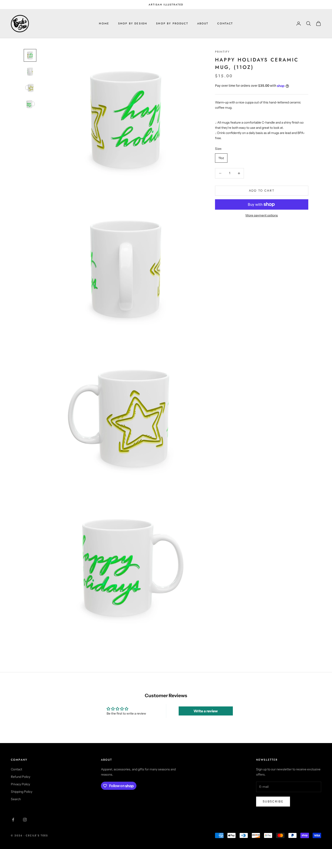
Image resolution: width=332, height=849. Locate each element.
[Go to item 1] (30, 55)
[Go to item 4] (30, 104)
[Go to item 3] (30, 88)
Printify (222, 52)
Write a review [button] (206, 711)
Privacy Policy (20, 784)
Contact (225, 23)
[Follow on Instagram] (25, 819)
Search (16, 799)
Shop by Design (132, 23)
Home (104, 23)
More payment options (261, 215)
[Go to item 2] (30, 71)
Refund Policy (20, 777)
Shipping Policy (21, 792)
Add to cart (262, 190)
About (202, 23)
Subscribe (273, 801)
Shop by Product (172, 23)
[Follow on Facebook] (13, 819)
